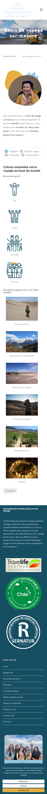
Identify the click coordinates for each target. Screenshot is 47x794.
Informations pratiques (10, 691)
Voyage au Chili (8, 672)
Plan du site (7, 722)
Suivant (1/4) (10, 490)
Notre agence (7, 685)
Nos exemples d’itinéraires (11, 679)
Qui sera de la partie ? (12, 176)
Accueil (5, 666)
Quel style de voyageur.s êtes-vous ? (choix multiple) (20, 291)
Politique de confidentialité (12, 703)
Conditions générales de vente (13, 697)
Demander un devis (9, 709)
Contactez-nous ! (9, 715)
